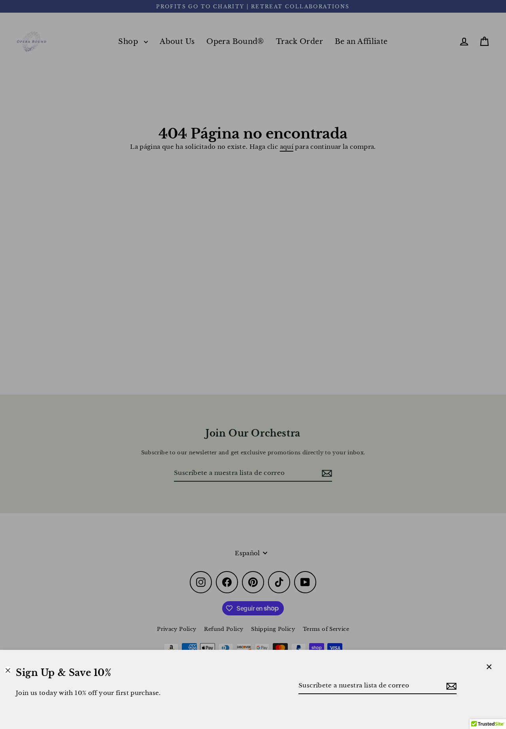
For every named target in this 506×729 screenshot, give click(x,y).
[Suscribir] (450, 686)
